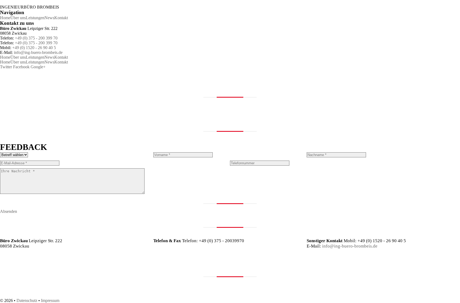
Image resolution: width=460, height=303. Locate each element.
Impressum (50, 300)
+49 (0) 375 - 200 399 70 (36, 38)
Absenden (8, 211)
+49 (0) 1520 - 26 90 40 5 (34, 47)
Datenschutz (27, 300)
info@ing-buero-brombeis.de (38, 52)
